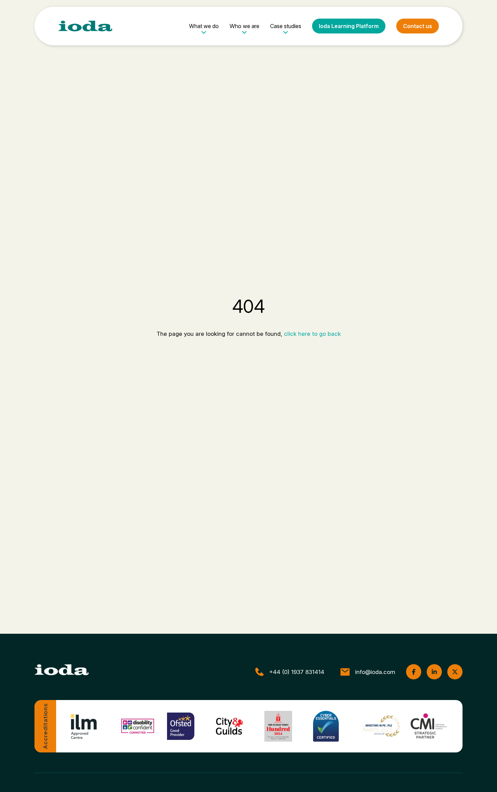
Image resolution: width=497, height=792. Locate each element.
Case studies (285, 26)
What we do (204, 26)
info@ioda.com (375, 672)
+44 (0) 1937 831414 (296, 672)
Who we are (244, 26)
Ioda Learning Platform (349, 26)
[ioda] (85, 26)
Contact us (417, 26)
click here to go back (312, 333)
